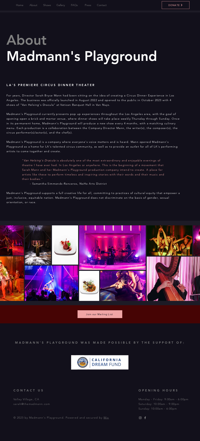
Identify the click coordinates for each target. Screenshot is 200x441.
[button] (33, 5)
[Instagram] (140, 418)
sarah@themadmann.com (31, 404)
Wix (106, 417)
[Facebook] (145, 418)
